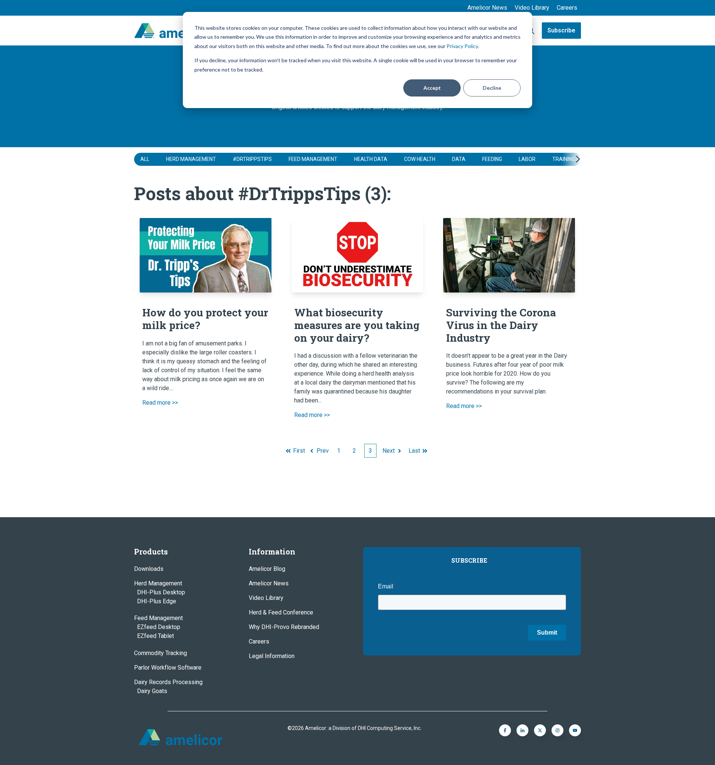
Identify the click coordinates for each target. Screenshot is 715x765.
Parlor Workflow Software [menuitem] (167, 667)
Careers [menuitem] (567, 7)
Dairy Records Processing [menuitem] (168, 682)
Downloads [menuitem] (148, 568)
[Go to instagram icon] (557, 730)
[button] (570, 159)
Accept (432, 88)
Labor (527, 159)
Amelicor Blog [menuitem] (267, 568)
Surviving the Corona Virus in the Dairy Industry (501, 325)
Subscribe (561, 30)
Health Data (370, 159)
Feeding (492, 159)
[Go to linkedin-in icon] (522, 730)
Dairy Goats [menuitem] (152, 691)
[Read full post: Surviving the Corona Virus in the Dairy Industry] (509, 255)
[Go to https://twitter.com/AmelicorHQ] (540, 730)
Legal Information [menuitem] (272, 656)
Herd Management (191, 159)
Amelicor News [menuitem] (487, 7)
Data (458, 159)
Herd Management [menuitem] (158, 583)
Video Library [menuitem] (532, 7)
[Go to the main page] (173, 30)
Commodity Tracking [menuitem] (160, 653)
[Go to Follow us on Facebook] (575, 730)
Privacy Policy (462, 46)
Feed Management (313, 159)
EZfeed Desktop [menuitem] (158, 626)
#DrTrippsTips (252, 159)
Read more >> (160, 402)
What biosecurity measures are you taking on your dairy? (357, 325)
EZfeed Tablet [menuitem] (155, 635)
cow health (419, 159)
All (144, 159)
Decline (492, 88)
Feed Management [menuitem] (158, 618)
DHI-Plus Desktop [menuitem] (161, 592)
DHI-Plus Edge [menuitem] (156, 601)
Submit (547, 632)
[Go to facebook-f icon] (505, 730)
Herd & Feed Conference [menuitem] (281, 612)
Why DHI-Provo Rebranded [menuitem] (284, 626)
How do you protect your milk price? (205, 319)
